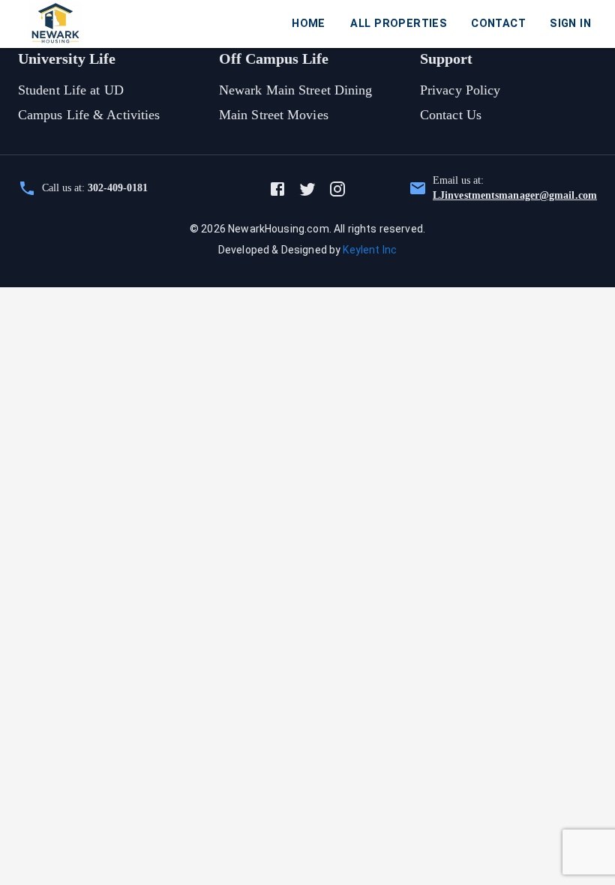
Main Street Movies (273, 114)
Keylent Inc (370, 250)
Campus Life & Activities (89, 114)
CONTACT (498, 23)
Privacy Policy (460, 90)
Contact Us (451, 114)
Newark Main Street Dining (296, 90)
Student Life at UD (71, 90)
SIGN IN (570, 23)
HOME (309, 23)
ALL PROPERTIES (398, 23)
